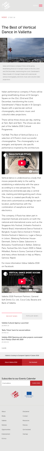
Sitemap (25, 434)
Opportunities (6, 429)
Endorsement (6, 434)
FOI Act (4, 438)
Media (3, 416)
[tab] (12, 316)
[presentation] (12, 316)
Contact (25, 416)
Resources (26, 420)
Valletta (4, 420)
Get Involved (33, 362)
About (4, 411)
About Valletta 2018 (11, 362)
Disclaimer (26, 411)
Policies (25, 425)
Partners (4, 425)
